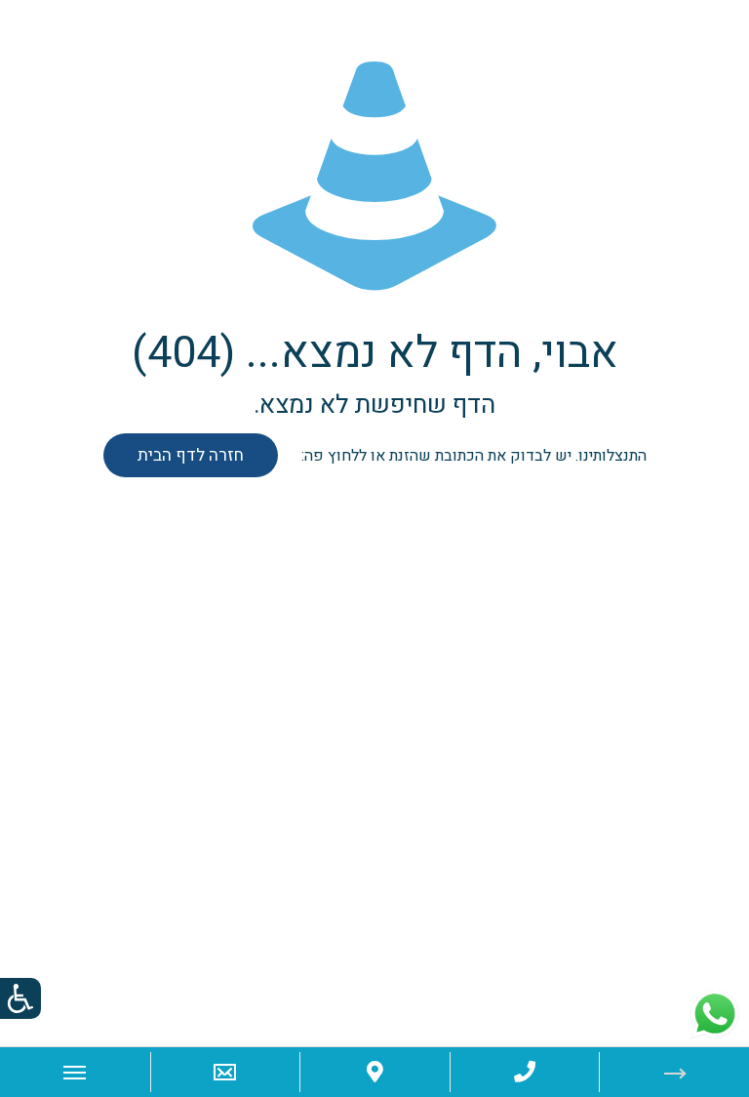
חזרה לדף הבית (191, 455)
